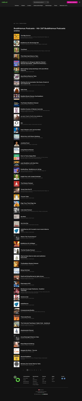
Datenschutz (35, 379)
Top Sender (17, 5)
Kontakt (43, 378)
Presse (24, 379)
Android (53, 381)
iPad (52, 379)
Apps (43, 379)
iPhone (53, 378)
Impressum (35, 381)
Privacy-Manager (36, 384)
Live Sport (29, 5)
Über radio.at (25, 378)
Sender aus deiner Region (38, 5)
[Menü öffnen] (79, 2)
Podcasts (23, 5)
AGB (33, 378)
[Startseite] (14, 23)
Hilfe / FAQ (44, 381)
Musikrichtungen (49, 5)
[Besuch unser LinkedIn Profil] (62, 378)
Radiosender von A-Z (63, 5)
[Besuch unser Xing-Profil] (64, 378)
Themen (55, 5)
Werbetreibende (26, 381)
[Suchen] (48, 2)
